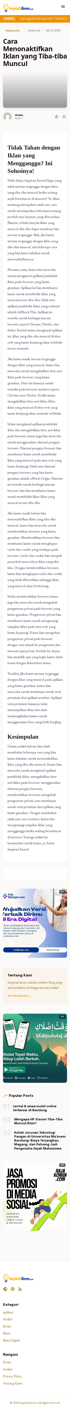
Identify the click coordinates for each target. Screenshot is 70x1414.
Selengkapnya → (20, 996)
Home (7, 1362)
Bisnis (6, 1333)
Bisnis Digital (11, 1340)
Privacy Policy (12, 1376)
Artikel (7, 1319)
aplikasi (8, 1312)
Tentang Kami (12, 1383)
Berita (7, 1326)
